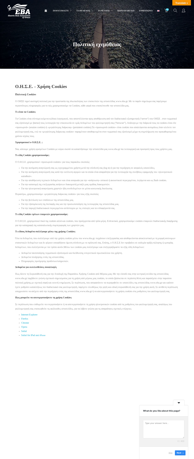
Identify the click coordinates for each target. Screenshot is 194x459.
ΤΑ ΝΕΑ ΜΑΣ (104, 11)
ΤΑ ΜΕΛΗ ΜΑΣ (83, 11)
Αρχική (46, 10)
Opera (24, 327)
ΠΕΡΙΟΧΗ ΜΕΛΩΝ (125, 11)
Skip (170, 453)
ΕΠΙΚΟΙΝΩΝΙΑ (146, 11)
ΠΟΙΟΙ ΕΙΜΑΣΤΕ (61, 11)
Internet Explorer (29, 314)
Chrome (25, 322)
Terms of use (79, 453)
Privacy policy (94, 453)
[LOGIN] (184, 10)
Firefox (24, 318)
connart (128, 454)
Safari (24, 331)
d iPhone (33, 335)
